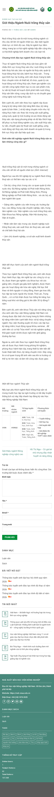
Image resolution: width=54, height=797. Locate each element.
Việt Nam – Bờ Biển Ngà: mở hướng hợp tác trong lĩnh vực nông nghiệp (30, 613)
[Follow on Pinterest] (21, 702)
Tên (4, 501)
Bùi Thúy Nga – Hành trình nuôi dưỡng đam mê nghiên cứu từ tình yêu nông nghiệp (29, 647)
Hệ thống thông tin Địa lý (25, 738)
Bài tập (5, 734)
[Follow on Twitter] (13, 702)
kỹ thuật (39, 738)
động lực (6, 746)
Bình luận (6, 477)
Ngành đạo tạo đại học (12, 19)
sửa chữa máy (23, 742)
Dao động (42, 734)
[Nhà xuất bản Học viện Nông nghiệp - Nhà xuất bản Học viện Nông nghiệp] (26, 9)
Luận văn (6, 558)
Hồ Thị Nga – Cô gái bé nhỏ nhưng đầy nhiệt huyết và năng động (41, 452)
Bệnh (19, 734)
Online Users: (7, 761)
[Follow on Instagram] (9, 702)
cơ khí (35, 734)
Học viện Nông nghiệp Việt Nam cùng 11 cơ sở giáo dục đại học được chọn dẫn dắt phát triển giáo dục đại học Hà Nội (29, 637)
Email (5, 513)
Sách (4, 563)
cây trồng (27, 734)
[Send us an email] (17, 702)
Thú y (33, 742)
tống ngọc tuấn (42, 742)
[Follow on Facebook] (4, 702)
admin (33, 30)
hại (13, 738)
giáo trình (6, 738)
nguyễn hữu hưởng (9, 742)
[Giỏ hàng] (50, 9)
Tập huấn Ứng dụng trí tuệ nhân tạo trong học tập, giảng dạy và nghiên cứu (30, 657)
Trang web (7, 524)
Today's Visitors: (9, 768)
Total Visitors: (7, 774)
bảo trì (13, 734)
